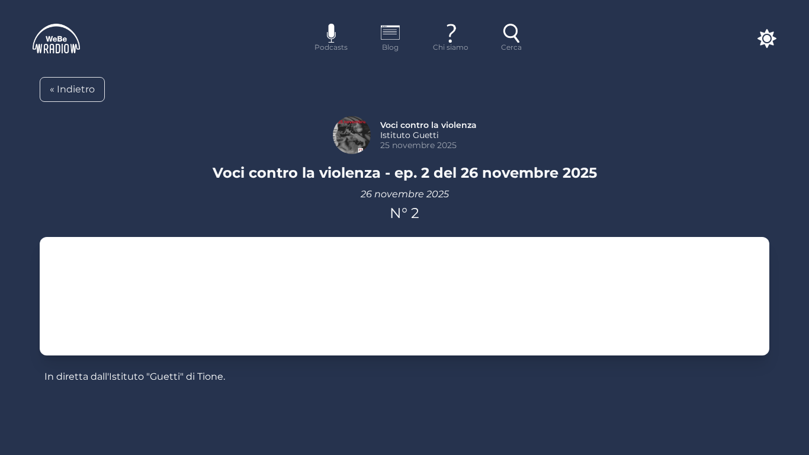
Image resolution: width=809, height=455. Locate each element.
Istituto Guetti (409, 135)
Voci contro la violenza (428, 125)
